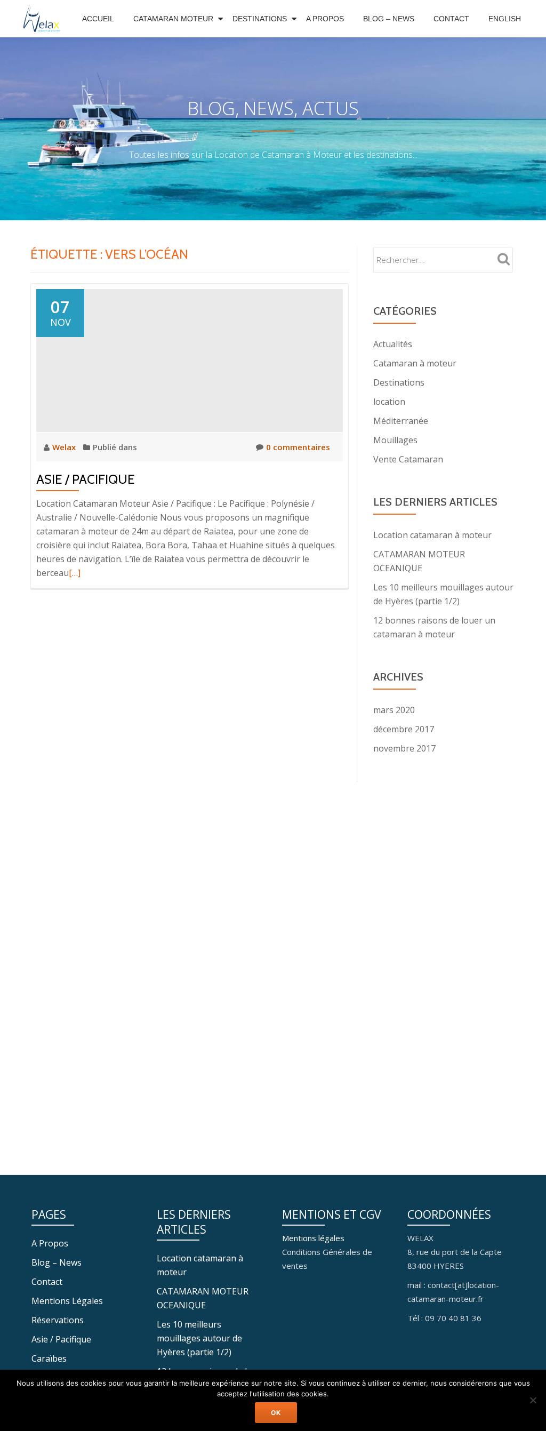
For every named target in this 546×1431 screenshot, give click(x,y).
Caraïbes (49, 1358)
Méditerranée (400, 421)
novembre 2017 (404, 748)
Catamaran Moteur (173, 18)
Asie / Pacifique (85, 479)
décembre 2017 (403, 729)
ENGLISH (504, 18)
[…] (75, 573)
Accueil (98, 18)
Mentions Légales (67, 1301)
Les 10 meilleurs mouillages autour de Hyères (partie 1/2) (199, 1338)
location (389, 401)
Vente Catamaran (408, 459)
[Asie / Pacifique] (189, 359)
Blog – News (388, 18)
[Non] (532, 1400)
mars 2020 (394, 710)
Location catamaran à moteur (432, 535)
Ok (276, 1413)
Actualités (392, 344)
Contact (451, 18)
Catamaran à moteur (414, 363)
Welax (65, 447)
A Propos (325, 18)
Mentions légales (313, 1238)
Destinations (259, 18)
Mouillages (395, 440)
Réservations (57, 1320)
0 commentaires (298, 447)
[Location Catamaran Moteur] (44, 18)
